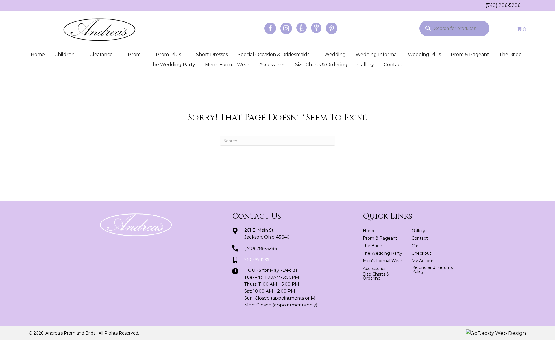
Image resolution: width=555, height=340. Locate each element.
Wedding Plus (424, 54)
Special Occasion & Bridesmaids (273, 54)
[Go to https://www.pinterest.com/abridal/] (331, 28)
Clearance (101, 54)
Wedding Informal (377, 54)
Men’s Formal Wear (227, 64)
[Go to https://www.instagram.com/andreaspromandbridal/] (286, 28)
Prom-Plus (168, 54)
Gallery (365, 64)
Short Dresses (212, 54)
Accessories (272, 64)
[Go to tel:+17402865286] (483, 5)
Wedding (335, 54)
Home (38, 54)
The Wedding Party (172, 64)
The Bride (510, 54)
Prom (134, 54)
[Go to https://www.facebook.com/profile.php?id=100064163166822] (270, 28)
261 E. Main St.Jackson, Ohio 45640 (267, 233)
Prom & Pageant (470, 54)
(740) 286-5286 (503, 5)
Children (65, 54)
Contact (393, 64)
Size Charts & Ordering (321, 64)
